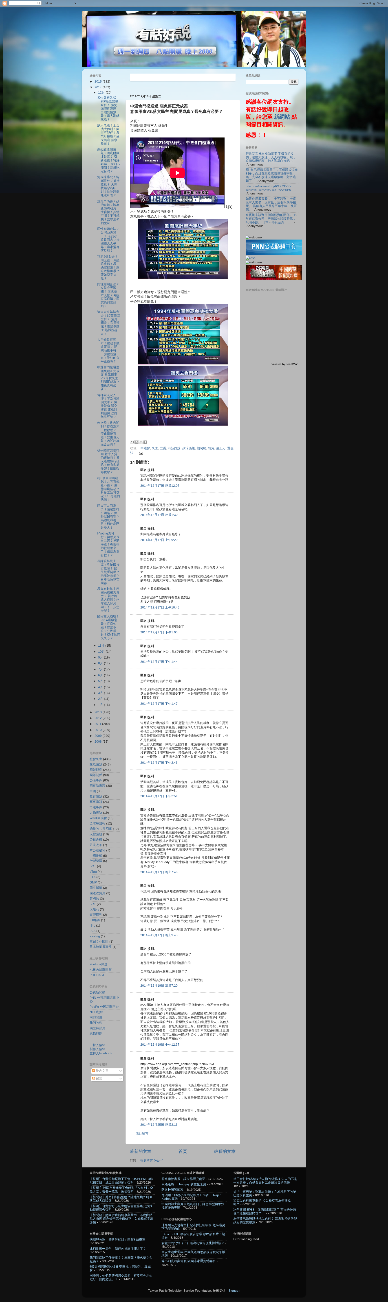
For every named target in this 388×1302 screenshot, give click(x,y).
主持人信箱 (97, 1045)
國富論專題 (97, 785)
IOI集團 (95, 920)
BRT (93, 904)
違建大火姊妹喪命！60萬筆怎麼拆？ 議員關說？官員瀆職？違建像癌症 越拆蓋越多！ (108, 322)
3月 (101, 693)
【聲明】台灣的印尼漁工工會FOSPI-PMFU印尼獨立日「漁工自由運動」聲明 (121, 1180)
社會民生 (96, 759)
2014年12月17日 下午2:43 (159, 762)
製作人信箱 (97, 1049)
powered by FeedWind (284, 364)
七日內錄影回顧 (101, 969)
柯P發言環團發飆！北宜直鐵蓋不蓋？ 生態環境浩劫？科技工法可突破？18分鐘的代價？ (108, 489)
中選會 (145, 448)
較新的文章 (140, 1151)
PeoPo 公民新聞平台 (104, 1006)
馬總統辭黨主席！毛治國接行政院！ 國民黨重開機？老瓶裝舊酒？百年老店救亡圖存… (108, 571)
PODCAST (97, 975)
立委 (163, 448)
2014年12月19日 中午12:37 (159, 1044)
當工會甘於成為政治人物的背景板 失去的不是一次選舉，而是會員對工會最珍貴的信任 (265, 1180)
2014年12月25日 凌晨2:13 (159, 1124)
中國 (93, 791)
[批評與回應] (251, 258)
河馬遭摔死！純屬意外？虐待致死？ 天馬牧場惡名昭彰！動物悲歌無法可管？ (108, 186)
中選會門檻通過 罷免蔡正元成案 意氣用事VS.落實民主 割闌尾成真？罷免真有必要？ (108, 378)
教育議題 (96, 796)
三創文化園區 (99, 941)
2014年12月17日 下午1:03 (159, 632)
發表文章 (101, 1071)
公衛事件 (96, 780)
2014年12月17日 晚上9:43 (159, 935)
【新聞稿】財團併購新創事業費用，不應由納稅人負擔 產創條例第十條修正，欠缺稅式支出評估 (121, 1218)
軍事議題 (96, 802)
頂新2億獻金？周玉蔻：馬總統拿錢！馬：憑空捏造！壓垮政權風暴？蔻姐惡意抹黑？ (108, 267)
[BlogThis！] (136, 442)
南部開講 (96, 1017)
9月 (101, 657)
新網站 (282, 117)
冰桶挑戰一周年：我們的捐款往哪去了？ (118, 1248)
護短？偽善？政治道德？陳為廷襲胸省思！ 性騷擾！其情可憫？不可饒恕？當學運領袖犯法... (108, 212)
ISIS (92, 931)
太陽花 (94, 909)
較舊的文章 (225, 1151)
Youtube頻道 (99, 964)
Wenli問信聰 (98, 818)
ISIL (92, 925)
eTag (93, 871)
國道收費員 (97, 893)
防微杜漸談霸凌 (172, 1189)
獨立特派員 (97, 1028)
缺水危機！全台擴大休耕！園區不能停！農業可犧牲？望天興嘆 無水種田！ (108, 134)
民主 (155, 448)
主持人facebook (101, 1053)
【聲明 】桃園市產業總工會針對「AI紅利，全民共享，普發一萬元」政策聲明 (121, 1189)
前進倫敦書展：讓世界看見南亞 (183, 1179)
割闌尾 (201, 448)
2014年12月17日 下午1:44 (159, 661)
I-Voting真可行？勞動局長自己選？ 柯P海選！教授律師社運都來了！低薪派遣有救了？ (108, 544)
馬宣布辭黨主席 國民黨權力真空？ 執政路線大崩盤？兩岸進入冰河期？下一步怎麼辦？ (108, 599)
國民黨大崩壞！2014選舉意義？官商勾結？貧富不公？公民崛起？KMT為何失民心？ (108, 627)
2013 (99, 712)
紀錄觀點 (96, 1033)
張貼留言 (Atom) (151, 1160)
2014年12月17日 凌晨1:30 (159, 515)
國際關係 (96, 775)
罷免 (211, 448)
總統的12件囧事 (101, 829)
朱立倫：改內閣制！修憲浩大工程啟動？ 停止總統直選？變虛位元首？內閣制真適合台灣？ (108, 433)
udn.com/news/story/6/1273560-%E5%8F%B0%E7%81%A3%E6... (270, 188)
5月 (101, 681)
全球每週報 (97, 823)
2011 (98, 724)
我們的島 (96, 1023)
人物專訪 (96, 812)
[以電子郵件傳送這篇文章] (132, 442)
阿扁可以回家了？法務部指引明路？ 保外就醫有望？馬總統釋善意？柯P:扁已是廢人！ (108, 516)
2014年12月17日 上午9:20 (159, 540)
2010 (99, 730)
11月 (101, 645)
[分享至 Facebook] (145, 442)
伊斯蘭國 (96, 861)
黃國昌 (94, 898)
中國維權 (96, 855)
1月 (101, 705)
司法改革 (96, 845)
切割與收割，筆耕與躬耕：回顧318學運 (117, 1239)
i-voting (95, 936)
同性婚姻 (96, 888)
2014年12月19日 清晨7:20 (159, 985)
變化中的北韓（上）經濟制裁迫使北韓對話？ (192, 1243)
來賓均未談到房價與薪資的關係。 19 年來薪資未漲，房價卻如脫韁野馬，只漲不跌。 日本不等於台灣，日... (271, 218)
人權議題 (96, 834)
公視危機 (96, 839)
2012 (99, 718)
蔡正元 (220, 448)
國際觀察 (96, 770)
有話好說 (174, 448)
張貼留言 (142, 1133)
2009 (99, 735)
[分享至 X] (141, 442)
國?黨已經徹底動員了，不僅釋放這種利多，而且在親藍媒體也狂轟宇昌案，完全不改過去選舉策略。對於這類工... (272, 175)
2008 (99, 741)
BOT (93, 866)
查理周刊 (96, 914)
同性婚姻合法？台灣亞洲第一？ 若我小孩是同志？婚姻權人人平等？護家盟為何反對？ (108, 239)
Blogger (234, 1290)
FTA (92, 877)
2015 (99, 81)
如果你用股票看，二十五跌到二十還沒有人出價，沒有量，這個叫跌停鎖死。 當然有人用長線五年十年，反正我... (271, 204)
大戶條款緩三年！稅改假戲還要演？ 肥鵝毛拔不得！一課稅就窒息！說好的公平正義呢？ (108, 350)
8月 (101, 663)
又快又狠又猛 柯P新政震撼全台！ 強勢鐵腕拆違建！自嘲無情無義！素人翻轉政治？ (108, 108)
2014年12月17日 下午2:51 (159, 796)
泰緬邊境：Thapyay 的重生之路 (183, 1184)
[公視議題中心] (274, 253)
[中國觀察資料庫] (274, 279)
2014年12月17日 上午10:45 (159, 607)
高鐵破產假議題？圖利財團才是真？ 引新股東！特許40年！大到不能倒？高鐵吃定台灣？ (108, 160)
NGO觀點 (96, 1012)
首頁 (183, 1151)
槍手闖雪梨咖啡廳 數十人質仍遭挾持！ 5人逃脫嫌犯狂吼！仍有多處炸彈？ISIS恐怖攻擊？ (108, 461)
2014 (99, 87)
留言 (98, 1078)
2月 (101, 698)
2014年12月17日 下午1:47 (159, 703)
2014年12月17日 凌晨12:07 (159, 485)
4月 (101, 687)
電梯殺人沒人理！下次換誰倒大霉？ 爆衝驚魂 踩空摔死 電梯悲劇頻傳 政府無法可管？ (108, 406)
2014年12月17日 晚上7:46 (159, 872)
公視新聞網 (97, 992)
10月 (102, 651)
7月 (101, 669)
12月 (102, 92)
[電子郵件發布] (140, 453)
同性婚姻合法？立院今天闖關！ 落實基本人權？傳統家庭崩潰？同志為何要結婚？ (108, 295)
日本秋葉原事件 (101, 947)
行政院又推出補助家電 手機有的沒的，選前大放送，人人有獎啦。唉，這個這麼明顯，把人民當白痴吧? (271, 157)
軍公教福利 (97, 850)
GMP (93, 882)
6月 (101, 675)
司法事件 (96, 807)
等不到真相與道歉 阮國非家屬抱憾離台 (188, 1261)
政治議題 (188, 448)
